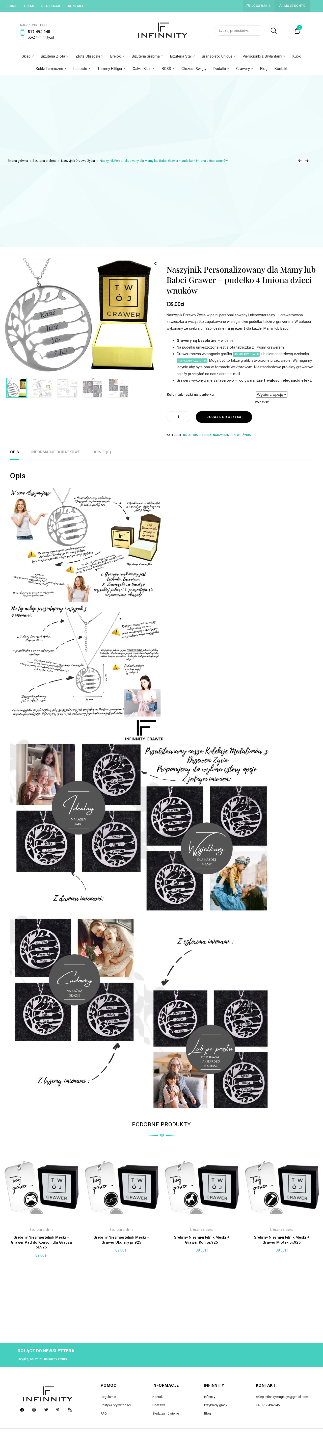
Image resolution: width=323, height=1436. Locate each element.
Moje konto (295, 6)
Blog (263, 68)
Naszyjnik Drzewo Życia (78, 161)
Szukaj (271, 30)
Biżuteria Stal (181, 56)
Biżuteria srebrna (45, 161)
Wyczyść (262, 402)
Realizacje (51, 6)
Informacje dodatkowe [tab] (55, 452)
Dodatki (219, 68)
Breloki (115, 56)
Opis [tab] (14, 452)
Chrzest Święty (193, 68)
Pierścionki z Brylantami (262, 56)
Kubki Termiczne (49, 68)
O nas (29, 6)
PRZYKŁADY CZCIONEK (192, 360)
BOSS (166, 68)
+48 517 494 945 (268, 1405)
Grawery (243, 68)
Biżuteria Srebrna (146, 56)
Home (12, 6)
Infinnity (209, 1397)
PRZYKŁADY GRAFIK (246, 354)
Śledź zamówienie (165, 1413)
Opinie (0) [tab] (101, 452)
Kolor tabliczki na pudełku (190, 394)
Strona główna (18, 161)
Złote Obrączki (87, 56)
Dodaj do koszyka (223, 417)
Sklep (26, 56)
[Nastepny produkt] (306, 160)
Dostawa (159, 1405)
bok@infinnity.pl (41, 37)
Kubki (296, 56)
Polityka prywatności (116, 1405)
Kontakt (76, 6)
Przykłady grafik (215, 1405)
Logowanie (261, 6)
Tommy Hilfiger (109, 68)
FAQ (104, 1413)
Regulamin (108, 1397)
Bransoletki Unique (217, 56)
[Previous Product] (299, 160)
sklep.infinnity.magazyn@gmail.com (282, 1397)
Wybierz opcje (41, 1314)
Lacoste (80, 68)
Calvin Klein (142, 68)
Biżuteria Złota (53, 56)
